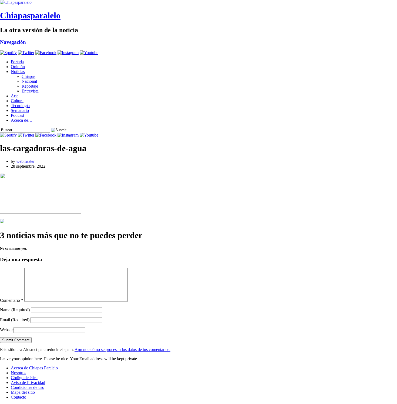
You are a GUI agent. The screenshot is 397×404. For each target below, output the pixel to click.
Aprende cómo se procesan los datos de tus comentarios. (122, 349)
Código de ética (24, 377)
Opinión (18, 66)
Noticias (18, 71)
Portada (17, 61)
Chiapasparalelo (30, 15)
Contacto (18, 397)
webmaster (25, 161)
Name (15, 309)
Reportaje (30, 86)
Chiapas (28, 76)
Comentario (11, 300)
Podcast (17, 115)
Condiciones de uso (27, 387)
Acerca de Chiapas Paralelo (34, 368)
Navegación (13, 42)
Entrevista (30, 91)
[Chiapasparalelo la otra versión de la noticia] (198, 2)
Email (14, 319)
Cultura (17, 100)
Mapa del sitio (23, 392)
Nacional (29, 81)
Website (7, 329)
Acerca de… (21, 120)
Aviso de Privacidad (28, 382)
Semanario (20, 110)
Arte (14, 96)
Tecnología (20, 105)
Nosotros (18, 372)
